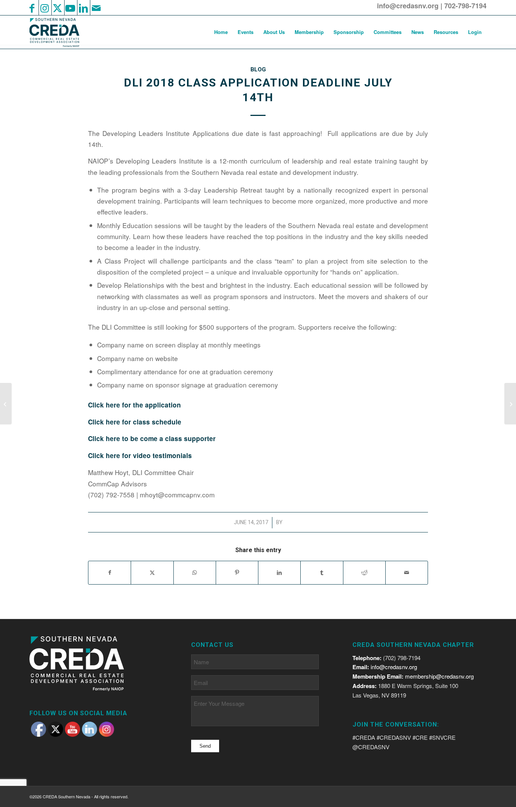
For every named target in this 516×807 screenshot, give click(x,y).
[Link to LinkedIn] (83, 7)
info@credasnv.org (408, 6)
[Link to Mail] (96, 7)
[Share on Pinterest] (237, 572)
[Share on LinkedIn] (279, 572)
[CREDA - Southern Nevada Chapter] (59, 32)
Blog (258, 69)
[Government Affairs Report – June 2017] (6, 403)
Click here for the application (134, 404)
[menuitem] (221, 32)
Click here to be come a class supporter (152, 438)
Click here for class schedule (134, 421)
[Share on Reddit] (364, 572)
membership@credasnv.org (439, 676)
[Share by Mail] (407, 572)
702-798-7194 (465, 6)
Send (205, 746)
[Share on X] (152, 572)
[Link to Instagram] (44, 7)
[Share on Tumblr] (322, 572)
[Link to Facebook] (31, 7)
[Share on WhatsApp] (195, 572)
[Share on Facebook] (109, 572)
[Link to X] (57, 7)
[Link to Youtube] (70, 7)
